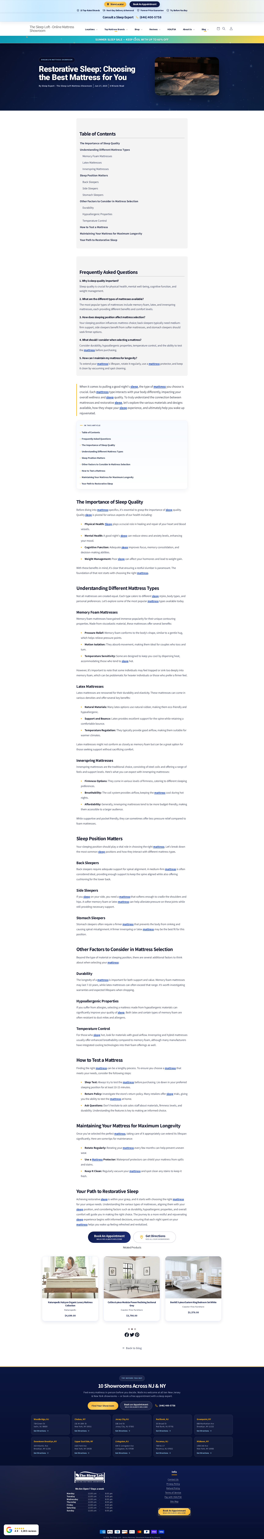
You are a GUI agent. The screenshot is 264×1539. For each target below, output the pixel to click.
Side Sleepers (90, 188)
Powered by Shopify (152, 1537)
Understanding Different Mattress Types (105, 149)
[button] (91, 29)
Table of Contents (91, 432)
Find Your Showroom (103, 1405)
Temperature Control (94, 220)
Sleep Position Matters (94, 175)
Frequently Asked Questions (96, 438)
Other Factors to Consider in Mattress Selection (109, 201)
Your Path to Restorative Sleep (98, 240)
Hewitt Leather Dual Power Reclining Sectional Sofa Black (193, 1304)
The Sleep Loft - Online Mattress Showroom (127, 1537)
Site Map (174, 1501)
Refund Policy (173, 1488)
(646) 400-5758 (150, 17)
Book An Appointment (144, 4)
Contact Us (173, 1479)
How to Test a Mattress (94, 227)
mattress (89, 350)
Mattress (97, 1159)
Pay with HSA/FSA (173, 1497)
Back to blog (134, 1348)
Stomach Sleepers (92, 195)
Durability (88, 207)
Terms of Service (173, 1492)
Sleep (108, 524)
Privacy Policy (173, 1483)
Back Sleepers (90, 182)
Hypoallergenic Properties (97, 214)
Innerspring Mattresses (95, 169)
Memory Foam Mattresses (97, 156)
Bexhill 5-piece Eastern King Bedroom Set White (70, 1302)
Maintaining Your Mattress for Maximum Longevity (111, 233)
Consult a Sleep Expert (118, 17)
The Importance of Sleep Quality (100, 143)
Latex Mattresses (92, 162)
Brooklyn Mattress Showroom (57, 60)
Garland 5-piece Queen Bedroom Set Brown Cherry (131, 1302)
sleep (134, 386)
